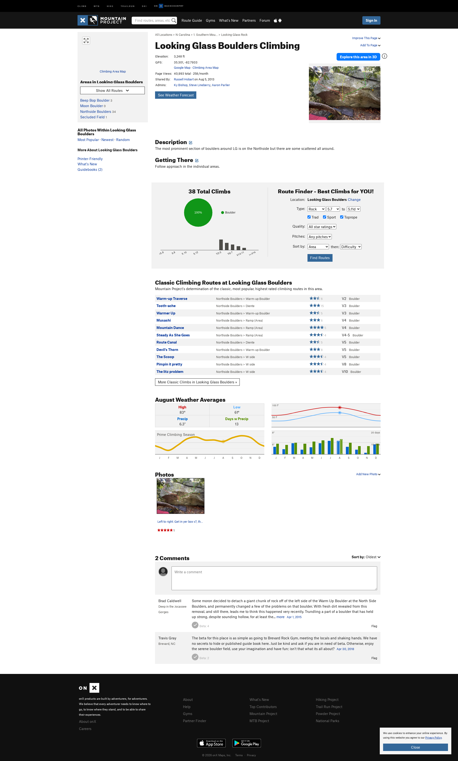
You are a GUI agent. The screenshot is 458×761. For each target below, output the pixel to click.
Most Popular (88, 139)
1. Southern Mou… (205, 34)
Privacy (251, 755)
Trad (315, 217)
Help (187, 706)
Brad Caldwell (169, 601)
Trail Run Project (329, 706)
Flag (374, 626)
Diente (250, 306)
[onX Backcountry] (169, 6)
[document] (415, 741)
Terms (239, 755)
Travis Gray (167, 638)
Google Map (182, 67)
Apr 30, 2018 (345, 649)
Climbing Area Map (113, 71)
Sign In (371, 20)
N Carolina (183, 34)
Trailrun (128, 5)
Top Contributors (263, 706)
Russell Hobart (184, 79)
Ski (144, 5)
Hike (110, 5)
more (280, 617)
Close (415, 747)
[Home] (104, 20)
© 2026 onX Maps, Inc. (216, 755)
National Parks (327, 721)
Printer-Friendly (90, 158)
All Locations (163, 34)
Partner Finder (194, 721)
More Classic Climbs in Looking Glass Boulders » (197, 382)
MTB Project (259, 721)
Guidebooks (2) (90, 169)
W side (250, 357)
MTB (97, 5)
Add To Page (369, 45)
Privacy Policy (433, 737)
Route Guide (192, 20)
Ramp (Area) (254, 320)
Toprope (350, 217)
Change (354, 199)
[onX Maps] (89, 691)
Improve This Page (365, 38)
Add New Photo (367, 474)
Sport (331, 217)
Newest (107, 139)
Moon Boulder (91, 106)
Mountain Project (263, 713)
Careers (85, 728)
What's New (229, 20)
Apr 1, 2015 (294, 617)
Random (123, 139)
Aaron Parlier (221, 85)
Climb (82, 5)
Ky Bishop (180, 85)
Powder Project (328, 713)
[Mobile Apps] (277, 20)
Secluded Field (92, 117)
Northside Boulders (95, 111)
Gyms (210, 20)
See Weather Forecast (176, 95)
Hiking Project (327, 699)
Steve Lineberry (199, 85)
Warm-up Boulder (258, 299)
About (188, 699)
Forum (265, 20)
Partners (249, 20)
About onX (87, 721)
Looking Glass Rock (234, 34)
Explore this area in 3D (358, 57)
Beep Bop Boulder (94, 100)
